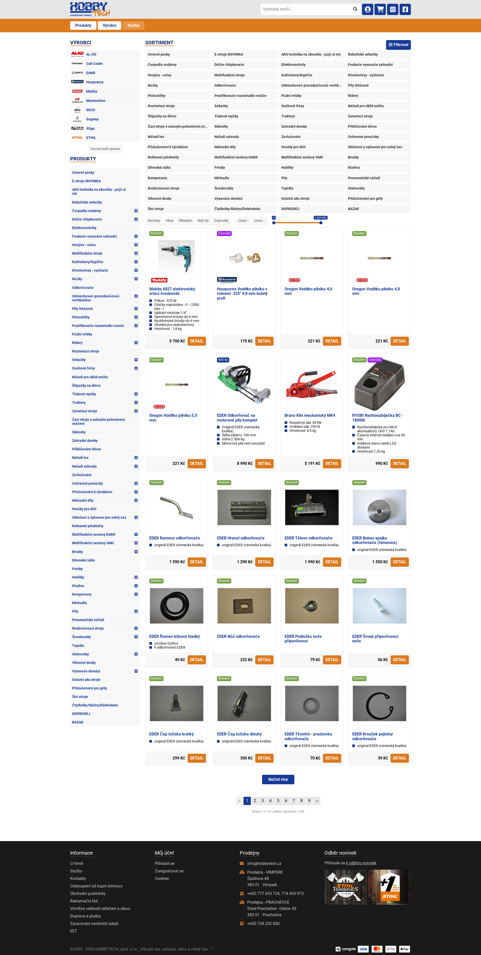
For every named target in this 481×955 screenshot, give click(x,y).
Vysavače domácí (86, 671)
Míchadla (79, 603)
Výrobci (109, 25)
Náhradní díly (82, 500)
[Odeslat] (355, 9)
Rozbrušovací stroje (88, 628)
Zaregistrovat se (169, 871)
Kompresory (81, 594)
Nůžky (77, 279)
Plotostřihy (81, 317)
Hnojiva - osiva (84, 245)
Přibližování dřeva (86, 449)
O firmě (76, 863)
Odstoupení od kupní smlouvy (96, 886)
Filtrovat (400, 44)
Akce (169, 221)
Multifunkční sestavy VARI (93, 543)
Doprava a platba (85, 916)
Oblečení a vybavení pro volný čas (99, 517)
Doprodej (221, 221)
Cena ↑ (243, 221)
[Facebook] (405, 9)
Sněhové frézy (83, 368)
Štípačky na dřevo (86, 386)
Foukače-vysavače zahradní (94, 236)
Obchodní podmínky (88, 893)
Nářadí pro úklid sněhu (90, 377)
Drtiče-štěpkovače (87, 219)
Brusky (77, 552)
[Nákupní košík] (380, 9)
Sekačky (79, 360)
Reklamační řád (84, 901)
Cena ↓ (259, 221)
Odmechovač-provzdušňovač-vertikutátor (96, 298)
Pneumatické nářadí (88, 620)
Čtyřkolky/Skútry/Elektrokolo (95, 705)
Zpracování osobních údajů (94, 923)
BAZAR (77, 722)
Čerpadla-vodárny (86, 211)
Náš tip (203, 221)
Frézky (77, 569)
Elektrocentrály (84, 228)
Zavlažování (81, 475)
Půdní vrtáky (82, 334)
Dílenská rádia (83, 560)
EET (73, 931)
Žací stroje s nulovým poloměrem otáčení (98, 422)
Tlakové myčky (84, 394)
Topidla (78, 646)
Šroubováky (81, 637)
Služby (134, 25)
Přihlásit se (164, 863)
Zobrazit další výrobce (105, 149)
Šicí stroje (80, 697)
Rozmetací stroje (85, 351)
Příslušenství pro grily (89, 688)
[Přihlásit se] (367, 9)
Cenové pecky (83, 172)
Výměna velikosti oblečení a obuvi (100, 908)
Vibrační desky (84, 663)
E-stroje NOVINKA (86, 181)
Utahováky (80, 654)
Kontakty (78, 878)
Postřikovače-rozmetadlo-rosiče (98, 326)
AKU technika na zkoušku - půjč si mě (99, 191)
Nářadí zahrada (84, 466)
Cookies (162, 878)
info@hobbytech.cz (264, 863)
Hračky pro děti (84, 509)
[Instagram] (392, 9)
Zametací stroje (84, 411)
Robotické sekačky (87, 202)
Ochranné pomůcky (87, 483)
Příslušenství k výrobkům (92, 492)
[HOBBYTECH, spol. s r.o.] (90, 9)
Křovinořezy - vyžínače (90, 270)
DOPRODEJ (81, 714)
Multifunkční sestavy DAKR (93, 534)
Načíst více (278, 779)
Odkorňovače (83, 288)
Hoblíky (78, 577)
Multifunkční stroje (87, 253)
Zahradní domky (85, 441)
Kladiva (78, 586)
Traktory (79, 403)
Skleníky (79, 432)
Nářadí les (80, 458)
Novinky (154, 221)
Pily (75, 611)
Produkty (83, 25)
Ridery (77, 343)
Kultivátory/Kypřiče (87, 262)
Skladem (185, 221)
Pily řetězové (82, 309)
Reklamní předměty (87, 526)
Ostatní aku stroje (86, 680)
